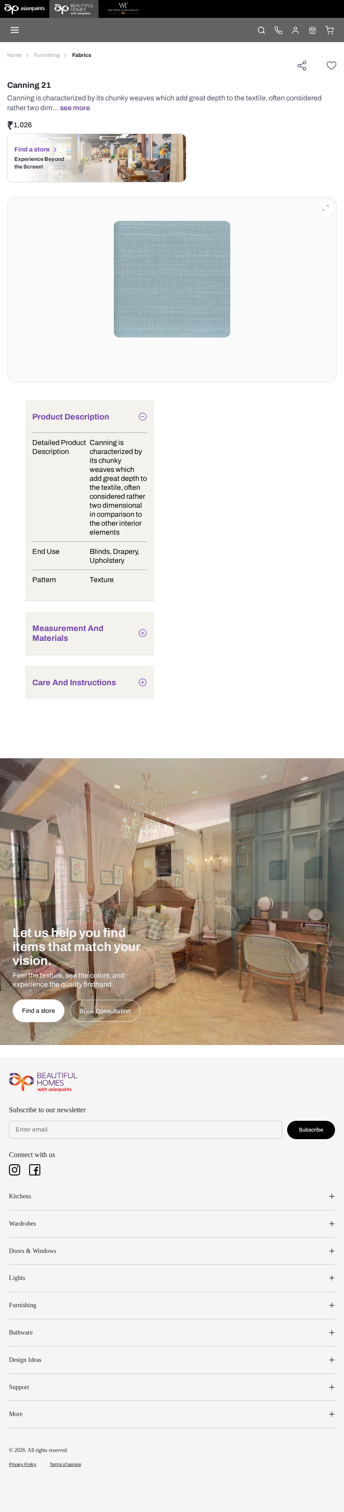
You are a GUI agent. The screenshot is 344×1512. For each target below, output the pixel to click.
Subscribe (311, 1130)
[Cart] (329, 30)
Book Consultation (105, 1011)
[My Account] (295, 30)
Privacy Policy (22, 1464)
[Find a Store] (312, 30)
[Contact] (278, 30)
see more (75, 108)
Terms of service (65, 1464)
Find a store (32, 149)
